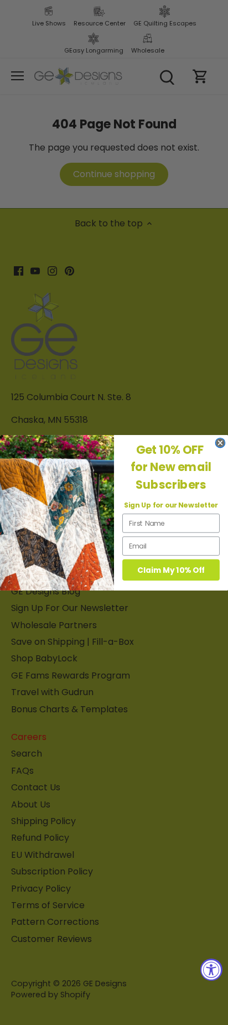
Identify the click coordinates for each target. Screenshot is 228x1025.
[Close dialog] (220, 442)
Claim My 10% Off (171, 570)
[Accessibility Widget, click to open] (211, 970)
